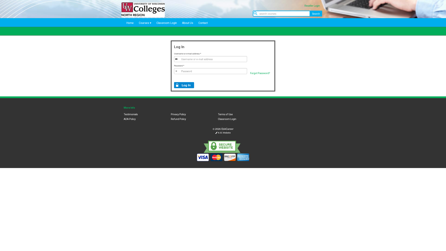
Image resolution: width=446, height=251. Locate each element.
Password (179, 66)
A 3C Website (224, 133)
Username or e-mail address (187, 54)
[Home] (145, 16)
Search (316, 13)
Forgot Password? (260, 73)
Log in (184, 85)
